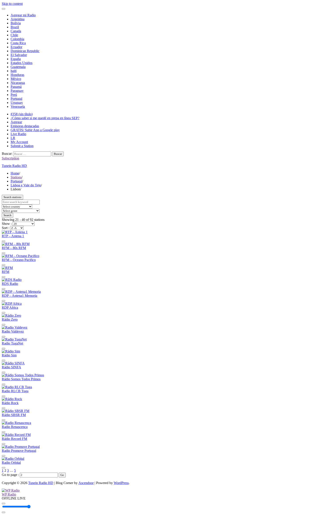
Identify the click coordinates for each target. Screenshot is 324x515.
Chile (14, 35)
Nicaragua (18, 83)
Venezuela (18, 106)
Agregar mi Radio (23, 15)
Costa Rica (18, 43)
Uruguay (17, 102)
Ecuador (16, 47)
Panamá (16, 87)
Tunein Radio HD (14, 166)
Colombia (17, 39)
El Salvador (19, 55)
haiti (14, 71)
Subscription (10, 158)
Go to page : (11, 475)
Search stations (12, 197)
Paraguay (17, 91)
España (16, 59)
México (16, 79)
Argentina (17, 19)
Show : (7, 223)
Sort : (6, 228)
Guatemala (18, 67)
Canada (16, 31)
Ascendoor (86, 483)
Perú (14, 95)
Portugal (16, 98)
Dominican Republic (25, 51)
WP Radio (9, 494)
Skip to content (12, 4)
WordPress (121, 483)
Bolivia (16, 23)
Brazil (15, 27)
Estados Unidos (21, 63)
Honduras (17, 75)
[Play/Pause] (3, 503)
